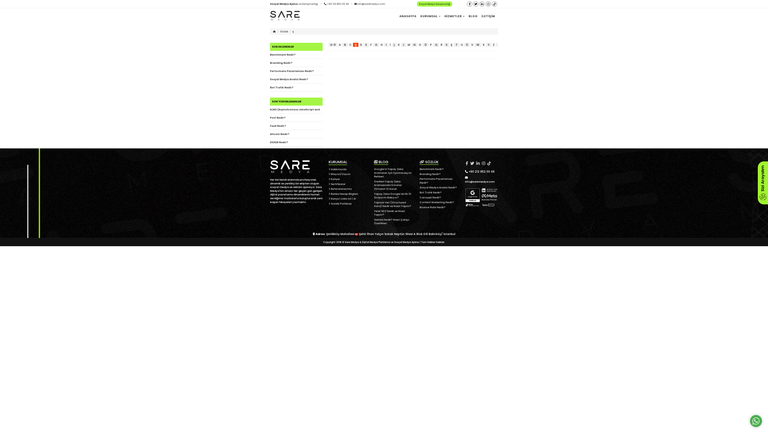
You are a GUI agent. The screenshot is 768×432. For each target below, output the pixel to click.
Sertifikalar (337, 184)
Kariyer (335, 179)
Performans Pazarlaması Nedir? (292, 71)
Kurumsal (429, 16)
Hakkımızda (338, 169)
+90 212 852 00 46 (338, 4)
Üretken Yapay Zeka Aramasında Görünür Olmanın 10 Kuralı (388, 185)
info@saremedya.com (371, 4)
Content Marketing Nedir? (437, 202)
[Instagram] (488, 4)
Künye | (335, 199)
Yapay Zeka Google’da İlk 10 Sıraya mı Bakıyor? (392, 196)
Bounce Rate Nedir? (432, 207)
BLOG (383, 161)
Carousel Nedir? (430, 197)
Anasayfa (407, 16)
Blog (473, 16)
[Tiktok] (494, 4)
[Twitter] (475, 4)
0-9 (333, 45)
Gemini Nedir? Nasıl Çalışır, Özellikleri (392, 221)
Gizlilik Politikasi (341, 204)
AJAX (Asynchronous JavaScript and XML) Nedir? (295, 111)
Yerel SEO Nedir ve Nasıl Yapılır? (389, 213)
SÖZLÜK (431, 161)
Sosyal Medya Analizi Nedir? (289, 79)
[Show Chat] (756, 421)
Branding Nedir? (281, 63)
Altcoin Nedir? (279, 134)
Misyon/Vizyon (340, 174)
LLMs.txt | (347, 199)
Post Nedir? (278, 117)
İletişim (488, 16)
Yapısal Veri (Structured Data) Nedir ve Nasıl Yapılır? (392, 204)
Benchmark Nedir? (283, 54)
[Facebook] (469, 4)
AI (354, 199)
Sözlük (284, 31)
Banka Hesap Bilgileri (344, 194)
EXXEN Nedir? (279, 142)
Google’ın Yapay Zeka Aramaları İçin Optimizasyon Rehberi (393, 172)
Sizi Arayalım (762, 178)
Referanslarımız (341, 189)
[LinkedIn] (482, 4)
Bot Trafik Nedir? (281, 87)
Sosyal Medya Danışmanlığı (434, 4)
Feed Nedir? (278, 126)
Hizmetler (453, 16)
